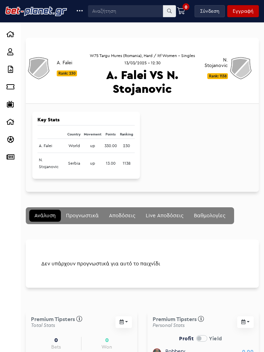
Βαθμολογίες (210, 215)
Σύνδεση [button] (209, 11)
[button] (80, 11)
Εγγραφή (243, 11)
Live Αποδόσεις (165, 215)
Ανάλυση (45, 215)
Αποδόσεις (122, 215)
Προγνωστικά (82, 215)
